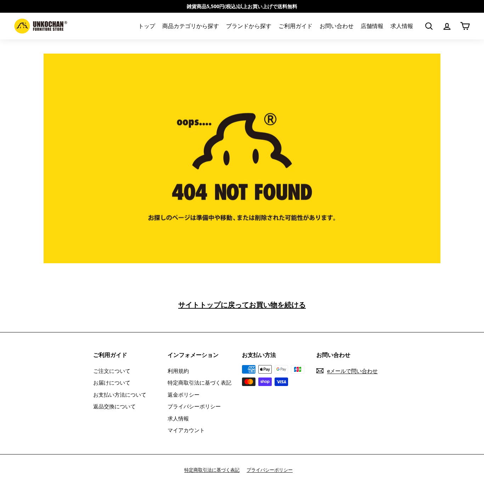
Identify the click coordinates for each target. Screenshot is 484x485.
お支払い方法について (119, 394)
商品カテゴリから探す (190, 26)
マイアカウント (186, 430)
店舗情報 (372, 26)
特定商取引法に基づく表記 (199, 382)
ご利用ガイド (295, 26)
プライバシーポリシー (194, 406)
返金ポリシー (183, 394)
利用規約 (178, 370)
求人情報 (401, 26)
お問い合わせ (337, 26)
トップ (146, 26)
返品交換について (114, 406)
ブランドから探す (248, 26)
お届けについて (111, 382)
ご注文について (111, 370)
